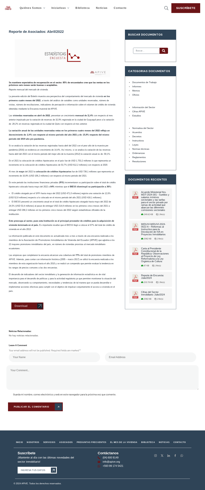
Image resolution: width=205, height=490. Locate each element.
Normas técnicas (140, 149)
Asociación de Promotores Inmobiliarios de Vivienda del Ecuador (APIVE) (61, 240)
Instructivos (138, 140)
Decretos (136, 136)
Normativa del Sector (143, 128)
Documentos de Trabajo (144, 82)
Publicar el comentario (31, 406)
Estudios (136, 115)
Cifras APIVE (138, 111)
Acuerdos (137, 132)
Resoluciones (139, 161)
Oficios (135, 95)
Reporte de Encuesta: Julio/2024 (152, 276)
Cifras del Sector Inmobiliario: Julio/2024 (153, 293)
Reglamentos (139, 157)
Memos (136, 90)
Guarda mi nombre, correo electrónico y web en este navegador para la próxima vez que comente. (64, 394)
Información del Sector (143, 107)
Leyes (135, 144)
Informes (136, 86)
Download (21, 306)
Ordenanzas (138, 153)
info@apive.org (111, 461)
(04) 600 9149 (111, 457)
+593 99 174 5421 (113, 466)
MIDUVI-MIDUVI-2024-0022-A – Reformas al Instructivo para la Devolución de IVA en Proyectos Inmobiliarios (153, 229)
